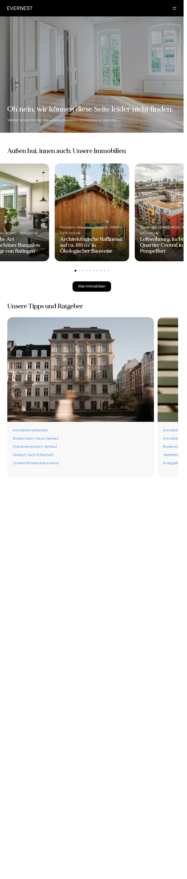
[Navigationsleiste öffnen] (174, 8)
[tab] (75, 271)
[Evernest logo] (20, 8)
